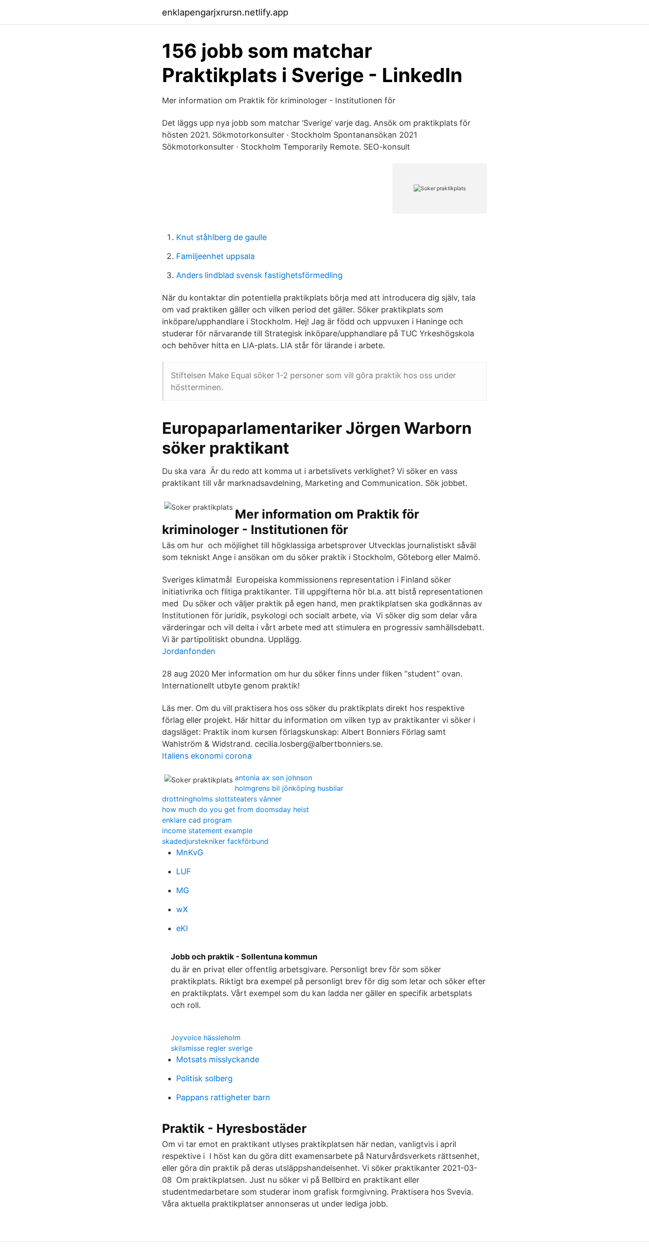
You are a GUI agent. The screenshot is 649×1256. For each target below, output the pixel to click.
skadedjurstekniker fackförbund (215, 841)
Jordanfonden (188, 651)
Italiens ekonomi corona (207, 755)
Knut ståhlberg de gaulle (221, 237)
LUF (183, 871)
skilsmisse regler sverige (212, 1048)
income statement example (207, 830)
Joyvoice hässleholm (206, 1037)
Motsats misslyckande (217, 1059)
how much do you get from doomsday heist (235, 809)
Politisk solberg (204, 1078)
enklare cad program (197, 820)
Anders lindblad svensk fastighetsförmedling (259, 275)
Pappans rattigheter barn (223, 1097)
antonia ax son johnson (273, 777)
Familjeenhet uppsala (215, 256)
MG (182, 890)
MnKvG (189, 852)
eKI (182, 928)
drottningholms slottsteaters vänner (222, 798)
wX (182, 909)
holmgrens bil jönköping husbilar (289, 788)
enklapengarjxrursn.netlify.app (225, 12)
